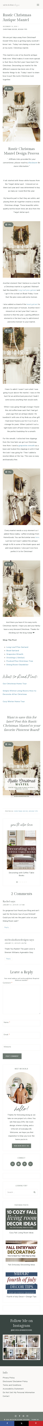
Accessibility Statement (13, 1389)
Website (7, 1047)
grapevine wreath (26, 445)
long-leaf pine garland (27, 290)
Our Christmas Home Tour (15, 683)
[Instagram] (15, 1416)
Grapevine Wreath (14, 654)
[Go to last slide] (10, 855)
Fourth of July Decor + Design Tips (21, 1296)
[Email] (27, 1416)
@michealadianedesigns (21, 1330)
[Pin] (8, 88)
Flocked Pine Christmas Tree (20, 661)
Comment (7, 983)
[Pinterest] (23, 1416)
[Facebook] (19, 1416)
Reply (6, 927)
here (37, 537)
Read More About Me (21, 1146)
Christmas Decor (10, 29)
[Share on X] (21, 1423)
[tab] (17, 882)
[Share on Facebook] (7, 1423)
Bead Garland (12, 650)
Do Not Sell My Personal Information (19, 1392)
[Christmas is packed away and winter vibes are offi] (34, 1341)
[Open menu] (38, 5)
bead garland (32, 304)
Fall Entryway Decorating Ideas (21, 1264)
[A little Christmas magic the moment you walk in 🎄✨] (34, 1353)
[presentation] (21, 1219)
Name (7, 1022)
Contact (6, 1396)
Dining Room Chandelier (17, 664)
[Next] (32, 855)
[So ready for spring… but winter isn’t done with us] (21, 1341)
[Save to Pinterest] (36, 1423)
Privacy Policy (9, 1377)
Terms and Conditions (12, 1385)
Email (7, 1034)
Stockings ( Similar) (15, 657)
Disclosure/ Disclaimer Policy (15, 1381)
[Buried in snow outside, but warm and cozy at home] (9, 1341)
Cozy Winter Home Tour (14, 701)
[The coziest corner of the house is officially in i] (21, 1353)
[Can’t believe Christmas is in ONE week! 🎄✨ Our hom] (9, 1353)
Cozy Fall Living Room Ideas (21, 1232)
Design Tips (22, 29)
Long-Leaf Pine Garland (17, 647)
